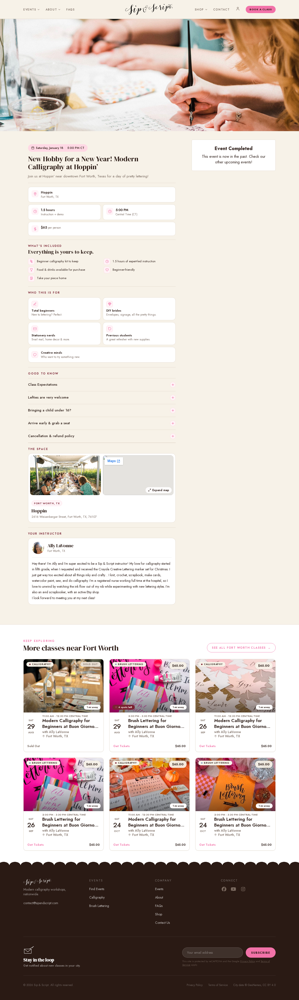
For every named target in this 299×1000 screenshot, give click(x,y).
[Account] (237, 8)
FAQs (70, 9)
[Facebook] (224, 889)
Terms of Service (218, 985)
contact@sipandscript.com (40, 903)
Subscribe (260, 952)
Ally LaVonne (60, 545)
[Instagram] (243, 889)
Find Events (96, 889)
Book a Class (260, 9)
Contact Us (162, 922)
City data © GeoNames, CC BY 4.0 (254, 985)
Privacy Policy (247, 961)
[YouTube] (233, 889)
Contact (221, 9)
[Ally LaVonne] (38, 548)
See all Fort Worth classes (241, 648)
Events (29, 9)
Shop (199, 9)
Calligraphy (97, 897)
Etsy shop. (93, 592)
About (51, 9)
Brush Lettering (99, 905)
